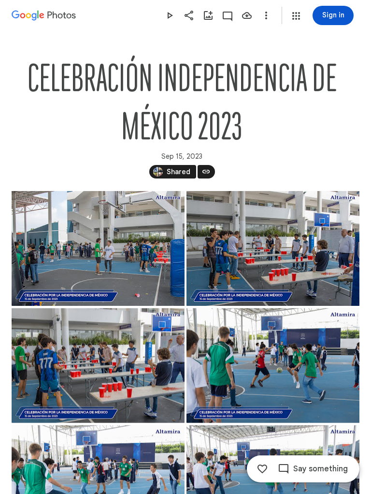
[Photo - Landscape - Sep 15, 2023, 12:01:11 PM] (98, 248)
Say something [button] (320, 469)
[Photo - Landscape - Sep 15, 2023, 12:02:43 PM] (272, 365)
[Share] (189, 15)
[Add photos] (208, 15)
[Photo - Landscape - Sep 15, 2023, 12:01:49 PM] (98, 365)
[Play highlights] (169, 15)
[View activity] (227, 15)
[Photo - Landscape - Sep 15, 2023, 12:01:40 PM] (272, 248)
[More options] (266, 15)
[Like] (262, 469)
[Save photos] (247, 15)
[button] (296, 16)
